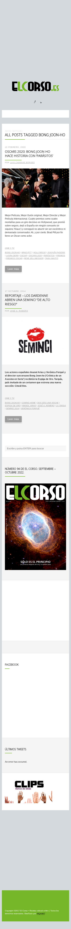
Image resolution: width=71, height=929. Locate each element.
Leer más (13, 268)
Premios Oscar (14, 258)
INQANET (41, 913)
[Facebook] (33, 101)
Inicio (8, 131)
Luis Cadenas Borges (22, 163)
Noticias (17, 131)
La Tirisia (61, 406)
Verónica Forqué (30, 408)
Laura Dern (12, 255)
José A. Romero (19, 311)
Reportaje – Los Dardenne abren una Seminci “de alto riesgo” (27, 299)
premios (60, 255)
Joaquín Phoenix (56, 252)
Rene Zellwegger (33, 258)
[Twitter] (40, 101)
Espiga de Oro (12, 406)
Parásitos (49, 255)
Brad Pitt (27, 252)
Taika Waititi (51, 258)
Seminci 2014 (12, 408)
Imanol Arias (29, 406)
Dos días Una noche (48, 403)
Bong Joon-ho (12, 252)
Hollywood (39, 252)
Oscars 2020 (35, 255)
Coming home (29, 403)
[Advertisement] (35, 39)
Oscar (23, 255)
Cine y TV (9, 248)
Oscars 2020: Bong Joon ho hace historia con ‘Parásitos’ (29, 153)
